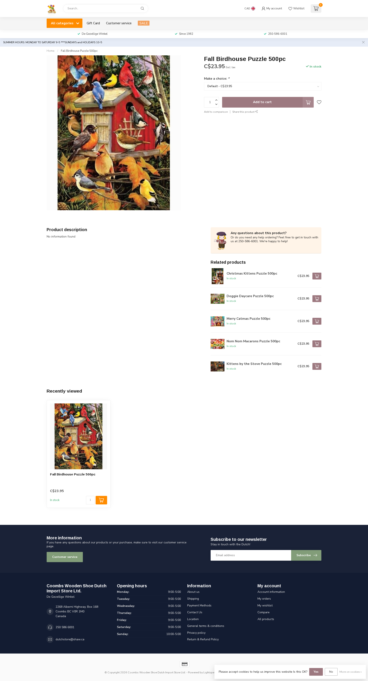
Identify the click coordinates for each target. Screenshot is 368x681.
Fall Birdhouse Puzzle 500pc (79, 51)
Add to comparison (216, 111)
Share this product (243, 111)
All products (265, 619)
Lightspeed (210, 672)
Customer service (119, 23)
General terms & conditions (205, 626)
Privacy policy (196, 633)
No (331, 672)
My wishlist (265, 605)
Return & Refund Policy (203, 639)
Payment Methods (199, 605)
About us (193, 592)
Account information (271, 592)
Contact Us (194, 612)
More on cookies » (350, 672)
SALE (143, 23)
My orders (264, 599)
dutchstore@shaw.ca (70, 639)
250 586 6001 (65, 627)
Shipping (193, 599)
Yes (316, 672)
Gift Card (93, 23)
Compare (263, 612)
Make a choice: (216, 78)
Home (51, 51)
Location (193, 619)
